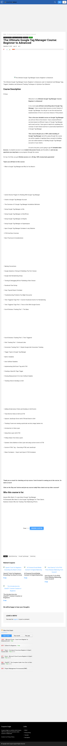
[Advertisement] (33, 17)
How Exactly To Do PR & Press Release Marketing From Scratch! (53, 577)
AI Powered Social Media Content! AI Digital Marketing (33, 574)
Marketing (25, 37)
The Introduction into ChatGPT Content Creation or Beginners (12, 596)
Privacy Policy (11, 737)
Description (27, 737)
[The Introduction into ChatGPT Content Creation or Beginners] (12, 586)
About (25, 730)
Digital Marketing (7, 37)
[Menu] (2, 2)
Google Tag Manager (17, 37)
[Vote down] (7, 49)
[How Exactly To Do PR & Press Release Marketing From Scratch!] (54, 567)
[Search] (55, 2)
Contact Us (4, 737)
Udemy (30, 37)
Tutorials (26, 735)
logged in (15, 619)
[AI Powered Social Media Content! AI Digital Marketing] (33, 567)
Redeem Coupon (36, 528)
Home (4, 34)
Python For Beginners (10, 645)
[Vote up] (10, 49)
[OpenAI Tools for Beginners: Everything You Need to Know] (12, 567)
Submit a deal (60, 2)
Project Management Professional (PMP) (16, 668)
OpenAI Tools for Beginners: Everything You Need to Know (12, 574)
